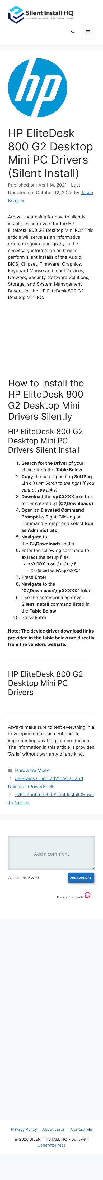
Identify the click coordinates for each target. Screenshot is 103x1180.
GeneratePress (52, 1145)
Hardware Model (33, 770)
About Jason (53, 1129)
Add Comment (80, 877)
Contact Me (81, 1129)
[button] (73, 32)
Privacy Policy (24, 1129)
